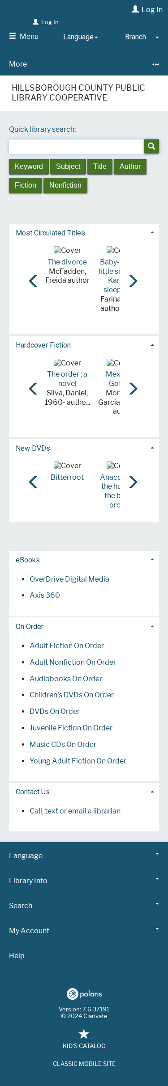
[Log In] (134, 9)
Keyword (29, 166)
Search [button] (20, 906)
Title (100, 166)
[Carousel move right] (129, 277)
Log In (152, 9)
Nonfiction (65, 185)
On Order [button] (29, 626)
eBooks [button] (28, 560)
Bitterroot (67, 477)
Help (17, 956)
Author (130, 166)
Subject (68, 166)
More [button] (18, 64)
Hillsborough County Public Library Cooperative (78, 93)
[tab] (84, 232)
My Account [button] (29, 931)
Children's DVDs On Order (72, 695)
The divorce (67, 262)
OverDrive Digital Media (69, 579)
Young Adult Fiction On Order (78, 761)
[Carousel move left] (30, 277)
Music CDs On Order (63, 744)
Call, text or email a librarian (75, 811)
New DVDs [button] (33, 448)
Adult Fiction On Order (67, 646)
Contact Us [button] (33, 792)
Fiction (25, 185)
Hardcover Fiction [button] (43, 345)
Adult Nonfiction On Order (73, 662)
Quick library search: (43, 129)
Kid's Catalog (84, 1045)
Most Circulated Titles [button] (50, 233)
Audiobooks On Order (66, 679)
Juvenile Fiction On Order (71, 728)
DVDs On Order (55, 711)
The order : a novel (67, 379)
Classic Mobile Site (84, 1063)
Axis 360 (45, 595)
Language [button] (26, 855)
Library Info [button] (28, 880)
